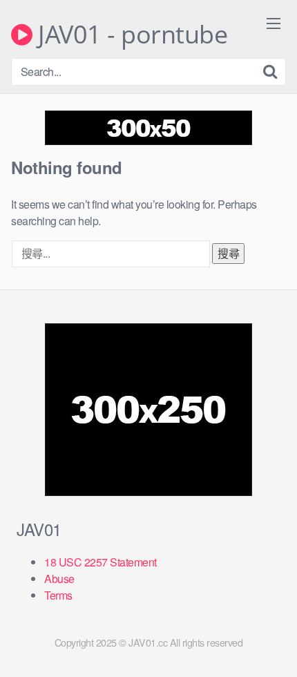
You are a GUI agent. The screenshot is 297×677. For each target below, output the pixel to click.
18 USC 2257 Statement (100, 562)
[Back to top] (273, 646)
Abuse (59, 579)
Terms (58, 595)
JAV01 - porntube (129, 34)
